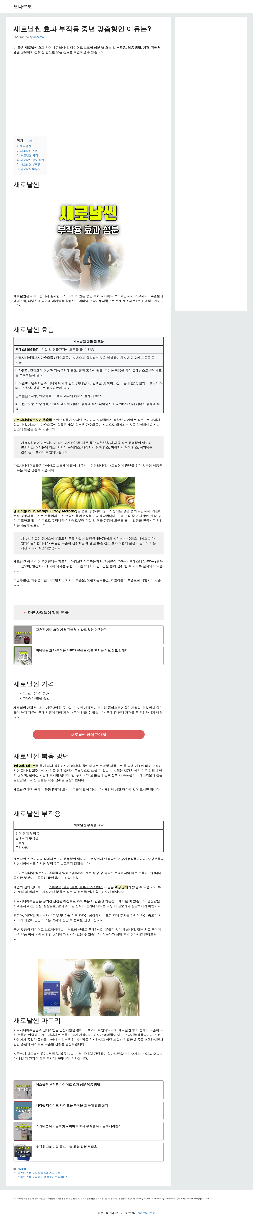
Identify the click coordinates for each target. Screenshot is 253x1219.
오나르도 (23, 6)
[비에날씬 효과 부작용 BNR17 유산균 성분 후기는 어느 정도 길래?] (88, 655)
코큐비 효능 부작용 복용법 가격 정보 (39, 1172)
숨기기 (30, 140)
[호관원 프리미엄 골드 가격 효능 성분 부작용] (88, 1152)
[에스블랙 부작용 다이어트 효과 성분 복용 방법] (88, 1090)
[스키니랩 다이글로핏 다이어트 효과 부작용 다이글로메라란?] (88, 1131)
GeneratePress (145, 1213)
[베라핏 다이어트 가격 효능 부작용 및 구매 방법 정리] (88, 1110)
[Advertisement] (89, 91)
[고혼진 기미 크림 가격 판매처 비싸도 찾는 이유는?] (88, 635)
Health (22, 1168)
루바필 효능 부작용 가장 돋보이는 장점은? (42, 1176)
